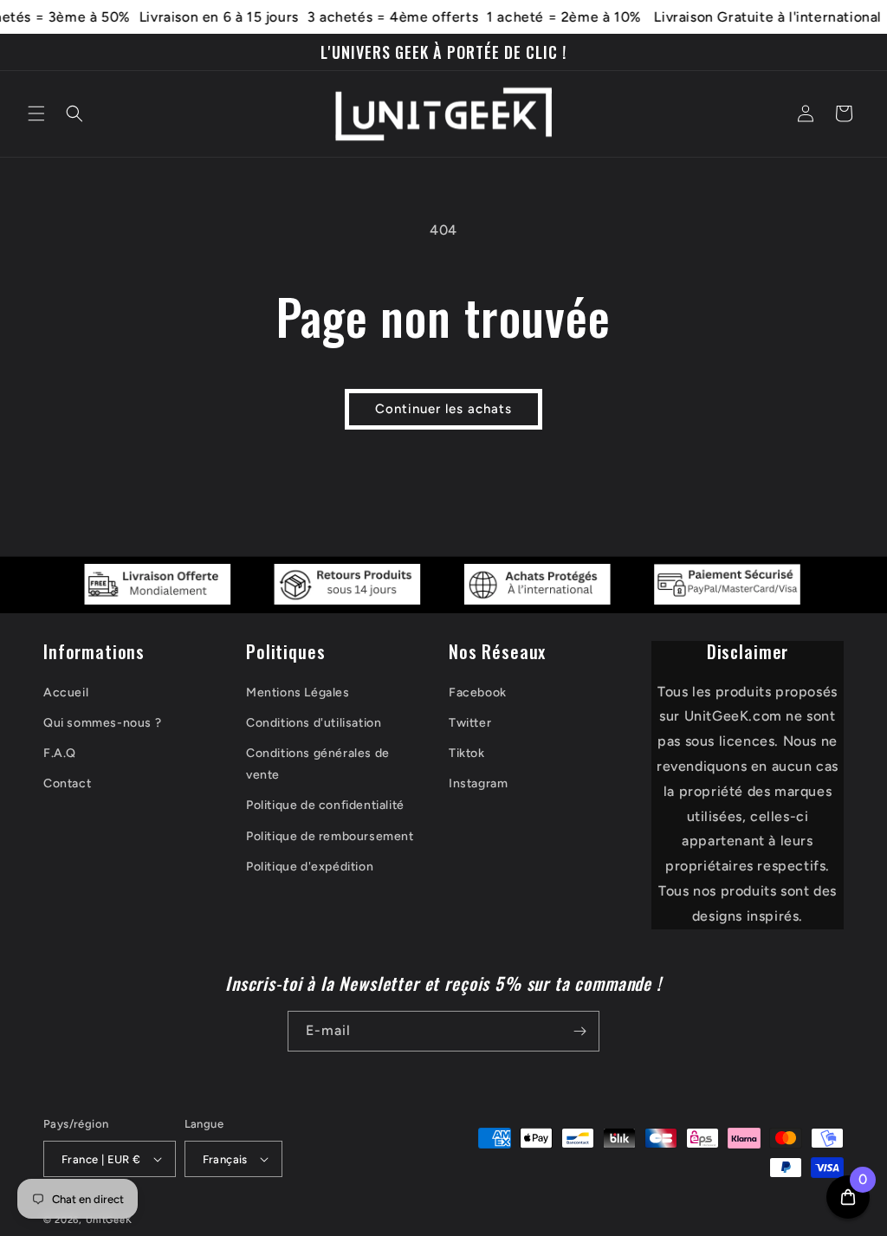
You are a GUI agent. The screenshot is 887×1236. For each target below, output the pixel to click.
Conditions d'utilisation (313, 722)
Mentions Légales (298, 692)
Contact (67, 783)
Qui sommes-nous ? (102, 722)
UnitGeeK (109, 1220)
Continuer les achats (443, 409)
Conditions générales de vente (318, 764)
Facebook (478, 692)
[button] (36, 113)
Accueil (65, 692)
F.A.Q (59, 753)
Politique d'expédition (309, 866)
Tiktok (467, 753)
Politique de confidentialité (325, 805)
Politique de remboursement (330, 836)
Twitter (470, 722)
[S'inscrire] (579, 1031)
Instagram (478, 783)
